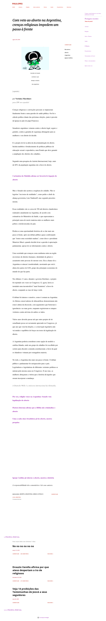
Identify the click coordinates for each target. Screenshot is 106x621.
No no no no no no (23, 546)
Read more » (50, 553)
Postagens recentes (91, 18)
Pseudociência (60, 7)
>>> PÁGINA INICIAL (13, 610)
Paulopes (17, 3)
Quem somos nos (88, 65)
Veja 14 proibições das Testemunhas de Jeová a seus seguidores (30, 592)
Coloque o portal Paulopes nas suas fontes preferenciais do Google (93, 14)
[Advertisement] (35, 437)
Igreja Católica (69, 58)
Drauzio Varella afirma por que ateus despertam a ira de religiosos (31, 570)
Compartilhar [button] (68, 44)
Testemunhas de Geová (90, 56)
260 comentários (24, 553)
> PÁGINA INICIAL (12, 537)
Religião (27, 7)
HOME (13, 7)
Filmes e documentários (90, 61)
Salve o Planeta (88, 36)
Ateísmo (20, 7)
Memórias (69, 7)
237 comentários (24, 581)
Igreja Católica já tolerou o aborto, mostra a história (33, 477)
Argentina (67, 55)
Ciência (45, 7)
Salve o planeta (36, 7)
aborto (66, 52)
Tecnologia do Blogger (44, 617)
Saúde (52, 7)
